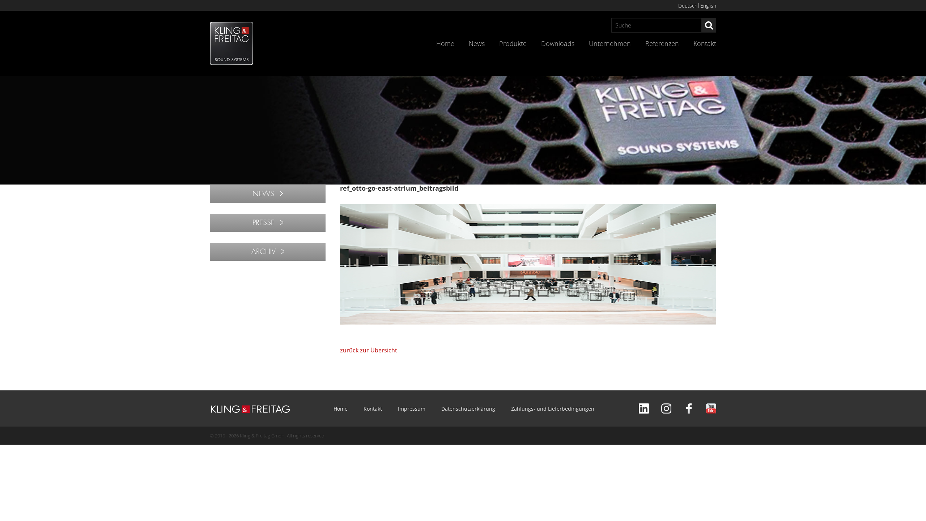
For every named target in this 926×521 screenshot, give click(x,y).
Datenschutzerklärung (468, 408)
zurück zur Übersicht (368, 350)
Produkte (513, 43)
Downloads (557, 43)
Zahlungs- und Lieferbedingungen (552, 408)
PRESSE (263, 222)
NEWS (263, 193)
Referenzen (662, 43)
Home (445, 43)
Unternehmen (610, 43)
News (477, 43)
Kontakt (704, 43)
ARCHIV (263, 251)
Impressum (411, 408)
